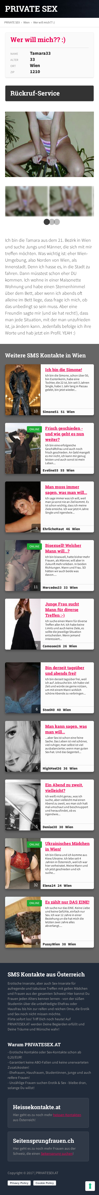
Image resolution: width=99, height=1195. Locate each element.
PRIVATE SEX (31, 8)
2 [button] (50, 223)
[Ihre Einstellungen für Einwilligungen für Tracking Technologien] (90, 1186)
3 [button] (55, 223)
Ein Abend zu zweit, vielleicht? (64, 787)
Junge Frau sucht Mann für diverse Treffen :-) (62, 609)
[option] (26, 201)
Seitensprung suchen (57, 1153)
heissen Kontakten (67, 1114)
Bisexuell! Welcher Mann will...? (63, 548)
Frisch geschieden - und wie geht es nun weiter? (64, 433)
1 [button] (45, 223)
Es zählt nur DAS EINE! (67, 902)
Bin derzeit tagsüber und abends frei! (64, 670)
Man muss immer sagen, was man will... (66, 489)
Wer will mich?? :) (44, 22)
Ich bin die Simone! (63, 369)
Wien (26, 22)
